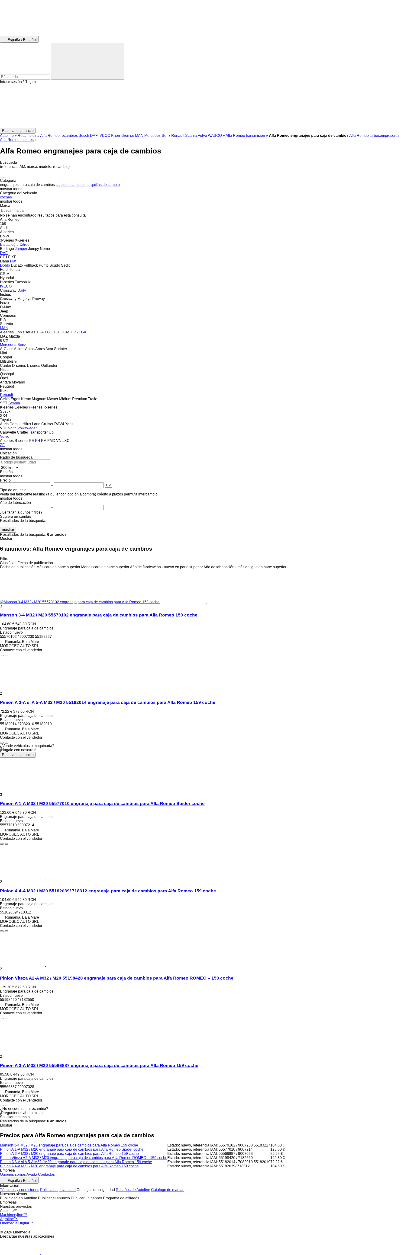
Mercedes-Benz (157, 135)
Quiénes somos (13, 1174)
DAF (94, 135)
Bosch (84, 135)
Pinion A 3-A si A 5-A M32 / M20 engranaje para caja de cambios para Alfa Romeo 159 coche (76, 1162)
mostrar (8, 530)
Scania (191, 135)
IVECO (104, 135)
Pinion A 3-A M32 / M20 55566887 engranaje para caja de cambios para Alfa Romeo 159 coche (99, 1065)
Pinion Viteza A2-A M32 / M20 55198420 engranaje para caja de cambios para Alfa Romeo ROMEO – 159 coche (116, 978)
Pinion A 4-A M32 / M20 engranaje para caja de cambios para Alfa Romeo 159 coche (69, 1166)
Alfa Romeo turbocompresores (374, 135)
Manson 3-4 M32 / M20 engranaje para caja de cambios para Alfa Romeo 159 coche (69, 1145)
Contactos (46, 1174)
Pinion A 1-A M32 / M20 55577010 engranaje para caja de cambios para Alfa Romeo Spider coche (102, 803)
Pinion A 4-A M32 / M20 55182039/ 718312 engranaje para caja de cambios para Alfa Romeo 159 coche (108, 890)
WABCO (215, 135)
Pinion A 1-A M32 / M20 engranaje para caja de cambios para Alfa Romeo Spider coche (71, 1149)
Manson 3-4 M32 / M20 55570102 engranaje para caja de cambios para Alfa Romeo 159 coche (98, 615)
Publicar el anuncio (18, 755)
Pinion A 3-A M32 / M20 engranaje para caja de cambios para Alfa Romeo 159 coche (69, 1154)
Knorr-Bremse (122, 135)
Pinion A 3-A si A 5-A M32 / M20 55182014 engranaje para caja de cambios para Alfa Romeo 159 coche (107, 702)
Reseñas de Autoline (133, 1190)
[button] (200, 106)
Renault (177, 135)
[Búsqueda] (87, 61)
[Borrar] (2, 177)
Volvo (202, 135)
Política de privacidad (58, 1190)
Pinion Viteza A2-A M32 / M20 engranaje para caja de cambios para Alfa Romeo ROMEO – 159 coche (83, 1158)
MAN (139, 135)
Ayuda (31, 1174)
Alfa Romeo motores (17, 140)
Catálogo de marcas (167, 1190)
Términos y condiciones (19, 1190)
